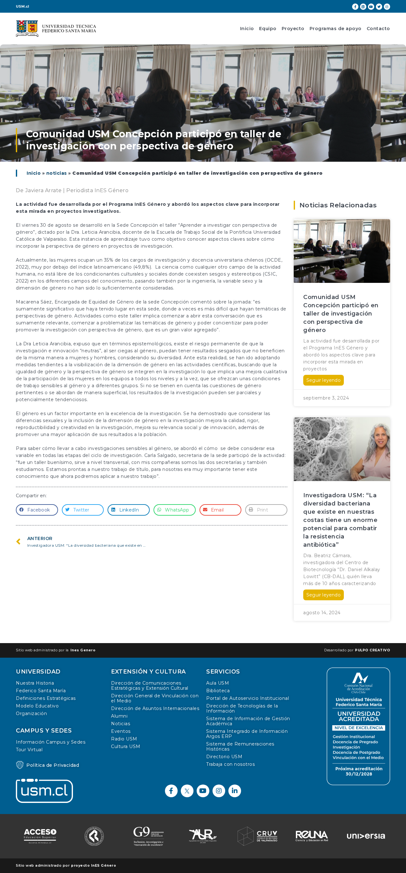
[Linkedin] (363, 6)
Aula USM (217, 683)
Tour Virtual (29, 749)
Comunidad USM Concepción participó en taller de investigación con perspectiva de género (341, 314)
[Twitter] (379, 6)
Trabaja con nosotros (230, 764)
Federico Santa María (41, 691)
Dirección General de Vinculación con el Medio (155, 698)
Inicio (247, 28)
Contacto (378, 28)
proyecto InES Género (93, 865)
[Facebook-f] (355, 6)
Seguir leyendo (323, 380)
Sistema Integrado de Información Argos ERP (247, 733)
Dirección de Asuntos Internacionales (155, 708)
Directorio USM (224, 756)
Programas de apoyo (336, 28)
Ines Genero (83, 650)
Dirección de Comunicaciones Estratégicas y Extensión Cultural (149, 685)
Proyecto (293, 28)
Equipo (268, 28)
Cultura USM (126, 746)
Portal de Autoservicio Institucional (247, 698)
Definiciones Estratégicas (46, 698)
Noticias (120, 723)
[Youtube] (371, 6)
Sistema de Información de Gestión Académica (248, 721)
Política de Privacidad (52, 765)
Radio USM (124, 739)
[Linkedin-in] (234, 791)
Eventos (121, 731)
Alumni (119, 716)
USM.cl (22, 6)
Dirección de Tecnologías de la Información (242, 708)
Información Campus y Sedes (50, 742)
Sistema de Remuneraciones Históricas (240, 746)
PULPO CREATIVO (372, 650)
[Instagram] (387, 6)
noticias (56, 173)
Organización (31, 713)
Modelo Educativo (37, 706)
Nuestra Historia (35, 683)
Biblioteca (218, 691)
